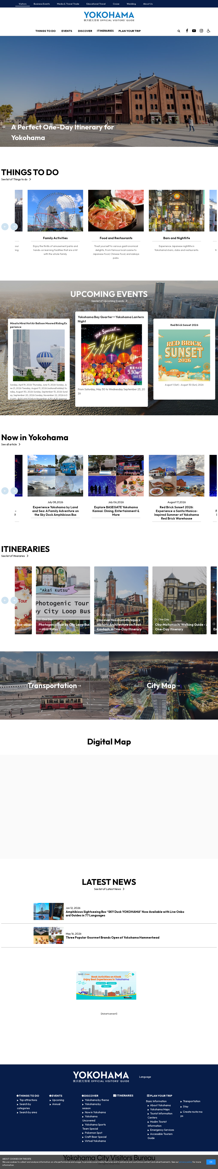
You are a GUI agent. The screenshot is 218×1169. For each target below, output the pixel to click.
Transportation (191, 1101)
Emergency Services (162, 1129)
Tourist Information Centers (160, 1115)
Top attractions (28, 1100)
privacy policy (185, 1162)
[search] (179, 31)
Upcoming (58, 1100)
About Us (148, 3)
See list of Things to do (14, 179)
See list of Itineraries (13, 556)
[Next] (14, 226)
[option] (109, 91)
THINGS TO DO (45, 31)
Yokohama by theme (97, 1100)
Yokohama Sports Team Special (94, 1126)
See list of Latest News (107, 889)
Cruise (116, 3)
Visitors (22, 3)
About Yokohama (160, 1105)
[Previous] (5, 226)
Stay (185, 1106)
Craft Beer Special (95, 1136)
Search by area (28, 1112)
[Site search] (179, 31)
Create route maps (191, 1113)
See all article (9, 444)
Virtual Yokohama (95, 1141)
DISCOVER (85, 31)
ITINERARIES (105, 30)
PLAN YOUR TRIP (130, 31)
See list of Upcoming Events (107, 301)
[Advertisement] (109, 1039)
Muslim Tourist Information (157, 1123)
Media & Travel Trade (68, 3)
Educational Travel (96, 3)
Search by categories (24, 1106)
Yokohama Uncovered (89, 1118)
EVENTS (66, 31)
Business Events (42, 3)
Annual (56, 1104)
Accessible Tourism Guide (160, 1136)
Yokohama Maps (160, 1109)
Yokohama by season (91, 1106)
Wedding (131, 3)
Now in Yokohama (95, 1112)
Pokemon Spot (93, 1132)
